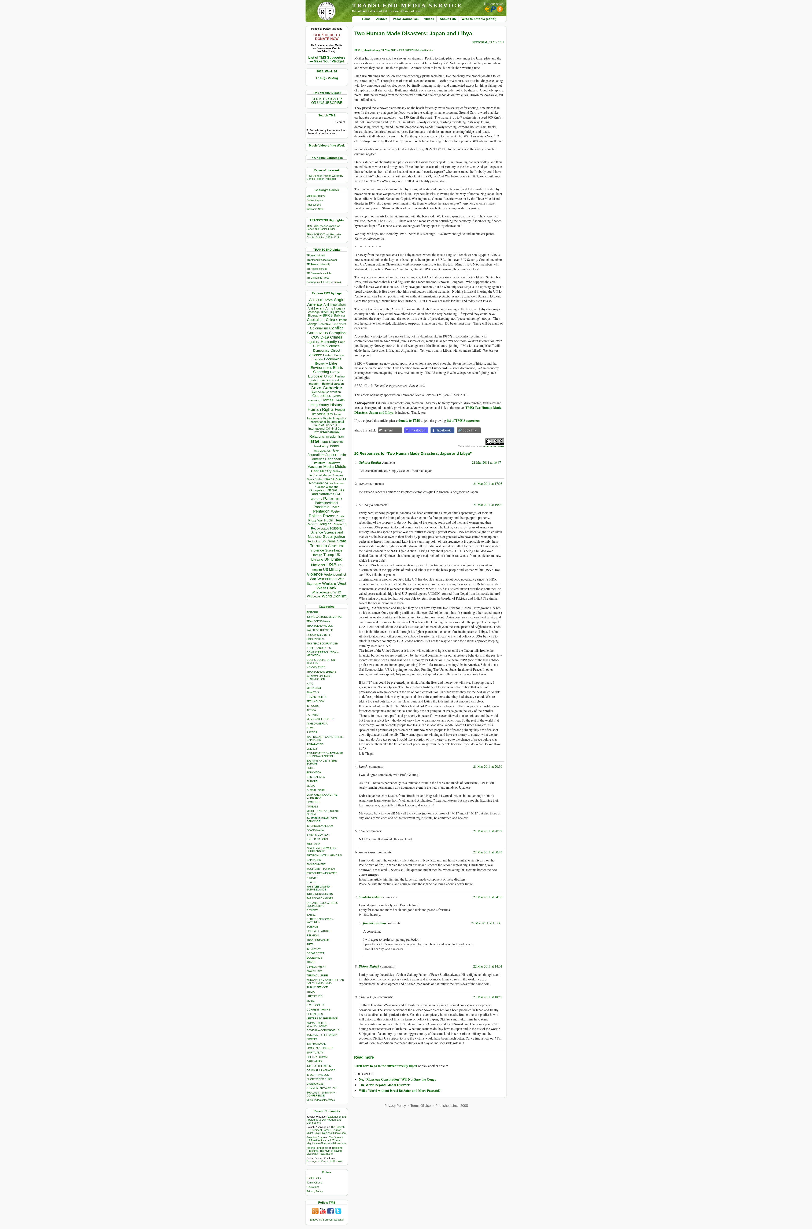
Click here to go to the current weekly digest (385, 1065)
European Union (320, 376)
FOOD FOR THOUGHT (320, 1048)
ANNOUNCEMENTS (318, 634)
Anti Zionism (316, 308)
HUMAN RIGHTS (316, 696)
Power (329, 516)
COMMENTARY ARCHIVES (322, 1088)
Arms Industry (335, 308)
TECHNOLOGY (315, 701)
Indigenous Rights (319, 418)
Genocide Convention (326, 392)
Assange (314, 312)
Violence (315, 574)
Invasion (331, 436)
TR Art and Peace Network (322, 260)
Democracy (321, 350)
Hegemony (320, 404)
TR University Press (318, 277)
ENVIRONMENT (316, 864)
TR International (316, 255)
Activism (316, 300)
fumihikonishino (374, 923)
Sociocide (313, 541)
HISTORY (312, 877)
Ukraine (317, 559)
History (336, 405)
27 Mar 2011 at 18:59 (487, 997)
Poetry (335, 511)
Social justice (334, 536)
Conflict (336, 328)
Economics (333, 359)
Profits (340, 516)
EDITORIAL (313, 612)
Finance (325, 380)
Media (328, 467)
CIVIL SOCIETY (316, 1005)
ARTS (310, 944)
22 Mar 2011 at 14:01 (487, 966)
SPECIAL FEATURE (318, 931)
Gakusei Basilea (370, 462)
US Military (332, 570)
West (341, 583)
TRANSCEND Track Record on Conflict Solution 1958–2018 (324, 236)
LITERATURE (314, 996)
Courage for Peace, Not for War (325, 1161)
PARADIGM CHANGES (320, 898)
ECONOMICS (314, 957)
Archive (381, 19)
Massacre (314, 467)
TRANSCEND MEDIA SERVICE (407, 5)
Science (317, 532)
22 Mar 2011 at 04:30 (487, 897)
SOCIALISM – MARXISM (321, 868)
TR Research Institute (319, 273)
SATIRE (311, 914)
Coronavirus (317, 332)
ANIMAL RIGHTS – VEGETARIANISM (317, 1024)
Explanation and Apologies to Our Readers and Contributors (327, 1119)
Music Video (315, 479)
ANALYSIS (313, 692)
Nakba (329, 479)
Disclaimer (313, 1187)
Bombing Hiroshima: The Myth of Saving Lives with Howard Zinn (325, 1150)
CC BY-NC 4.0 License (494, 446)
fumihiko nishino (370, 897)
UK (337, 555)
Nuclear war (336, 483)
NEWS (310, 728)
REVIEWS (312, 910)
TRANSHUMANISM (318, 940)
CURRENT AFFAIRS (318, 1009)
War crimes (326, 579)
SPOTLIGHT (314, 802)
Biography (315, 315)
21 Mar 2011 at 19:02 (487, 504)
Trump (328, 555)
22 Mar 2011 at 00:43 (487, 852)
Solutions (328, 541)
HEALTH (312, 882)
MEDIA (311, 785)
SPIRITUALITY (315, 1052)
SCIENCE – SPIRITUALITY (322, 1034)
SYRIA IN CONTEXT (318, 834)
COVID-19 (320, 337)
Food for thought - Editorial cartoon (326, 382)
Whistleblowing (322, 592)
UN (326, 559)
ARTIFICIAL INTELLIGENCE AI (324, 855)
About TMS (448, 19)
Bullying (339, 315)
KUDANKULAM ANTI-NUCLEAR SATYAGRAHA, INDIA (325, 981)
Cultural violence (326, 346)
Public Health (334, 520)
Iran (341, 436)
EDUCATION (314, 772)
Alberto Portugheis (317, 1147)
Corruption (337, 333)
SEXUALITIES (315, 1014)
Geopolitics (321, 396)
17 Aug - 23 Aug (326, 78)
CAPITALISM (314, 860)
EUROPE (312, 781)
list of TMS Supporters (463, 420)
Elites (333, 363)
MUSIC (311, 1000)
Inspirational (318, 421)
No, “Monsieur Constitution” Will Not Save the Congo (397, 1079)
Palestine (332, 498)
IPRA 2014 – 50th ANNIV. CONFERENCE (321, 1094)
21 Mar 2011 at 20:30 (487, 766)
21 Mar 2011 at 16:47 (486, 462)
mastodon (418, 430)
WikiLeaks (314, 596)
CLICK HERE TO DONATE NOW (326, 37)
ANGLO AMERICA (317, 723)
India (337, 414)
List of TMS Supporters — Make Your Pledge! (326, 59)
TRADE (311, 962)
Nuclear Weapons (326, 486)
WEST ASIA (313, 843)
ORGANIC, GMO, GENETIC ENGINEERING (322, 904)
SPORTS (312, 1039)
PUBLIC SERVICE (317, 987)
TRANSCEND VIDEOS (320, 625)
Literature (319, 463)
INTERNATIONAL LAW (320, 825)
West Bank (326, 588)
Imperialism (322, 414)
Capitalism (316, 319)
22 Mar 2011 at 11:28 (485, 923)
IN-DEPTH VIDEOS (318, 1074)
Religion (325, 524)
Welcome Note (315, 209)
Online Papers (315, 200)
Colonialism (319, 328)
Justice (331, 455)
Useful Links (314, 1178)
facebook (444, 430)
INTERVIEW (314, 948)
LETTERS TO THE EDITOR (322, 1018)
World (327, 596)
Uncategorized (315, 1083)
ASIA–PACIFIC (315, 744)
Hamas (327, 400)
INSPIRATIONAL (316, 1043)
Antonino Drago (316, 1137)
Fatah (314, 380)
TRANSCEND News (318, 621)
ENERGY (312, 748)
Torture (317, 555)
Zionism (339, 596)
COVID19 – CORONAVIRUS (323, 1030)
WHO (337, 592)
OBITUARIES (314, 1061)
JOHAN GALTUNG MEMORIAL (324, 616)
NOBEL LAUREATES (319, 648)
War (313, 579)
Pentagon (321, 511)
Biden (325, 312)
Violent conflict (335, 574)
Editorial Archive (316, 195)
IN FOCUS (313, 705)
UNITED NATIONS (317, 839)
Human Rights (321, 409)
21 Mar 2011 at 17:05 (487, 483)
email (388, 430)
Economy (321, 363)
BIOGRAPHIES (315, 639)
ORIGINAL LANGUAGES (321, 1070)
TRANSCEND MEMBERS (321, 671)
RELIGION (313, 935)
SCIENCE (312, 926)
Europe (335, 372)
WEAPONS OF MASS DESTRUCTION (319, 678)
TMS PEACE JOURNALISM (322, 643)
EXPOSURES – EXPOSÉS (322, 873)
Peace (335, 507)
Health (340, 400)
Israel (315, 441)
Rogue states (320, 528)
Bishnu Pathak (369, 966)
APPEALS (312, 806)
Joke (335, 450)
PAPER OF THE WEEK (320, 630)
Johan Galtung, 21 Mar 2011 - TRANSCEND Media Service (397, 50)
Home (366, 19)
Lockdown (333, 463)
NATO (341, 479)
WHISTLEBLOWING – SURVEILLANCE (319, 888)
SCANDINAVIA (315, 830)
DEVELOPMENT (316, 966)
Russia (336, 528)
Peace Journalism (405, 19)
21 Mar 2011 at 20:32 (487, 831)
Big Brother (337, 312)
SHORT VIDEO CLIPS (319, 1079)
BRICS (328, 315)
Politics (315, 516)
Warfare (329, 583)
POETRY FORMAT (317, 1057)
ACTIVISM (312, 714)
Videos (429, 19)
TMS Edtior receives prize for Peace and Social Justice (323, 228)
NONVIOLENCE (316, 667)
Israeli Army (321, 446)
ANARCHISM (314, 971)
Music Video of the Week (321, 1100)
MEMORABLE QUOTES (320, 719)
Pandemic (321, 507)
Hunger (340, 409)
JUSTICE (312, 732)
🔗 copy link (467, 430)
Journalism (316, 455)
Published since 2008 (451, 1105)
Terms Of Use (314, 1182)
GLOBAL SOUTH (316, 790)
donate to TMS (409, 420)
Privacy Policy (315, 1191)
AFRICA (311, 710)
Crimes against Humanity (324, 339)
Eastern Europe (333, 355)
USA (331, 564)
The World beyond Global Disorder (384, 1084)
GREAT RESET (315, 953)
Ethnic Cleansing (328, 370)
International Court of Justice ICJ (328, 423)
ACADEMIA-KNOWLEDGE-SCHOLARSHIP (322, 850)
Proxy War (315, 520)
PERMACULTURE (317, 975)
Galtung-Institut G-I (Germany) (324, 282)
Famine (340, 376)
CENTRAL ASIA (316, 777)
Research (339, 524)
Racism (312, 524)
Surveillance (333, 550)
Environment (321, 367)
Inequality (339, 418)
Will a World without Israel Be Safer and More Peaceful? (400, 1090)
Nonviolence (318, 483)
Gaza (316, 387)
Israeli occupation (327, 448)
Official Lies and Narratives (328, 492)
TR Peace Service (317, 268)
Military (326, 471)
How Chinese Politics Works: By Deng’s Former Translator (325, 177)
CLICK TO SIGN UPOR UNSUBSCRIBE (326, 101)
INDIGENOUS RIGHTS (320, 894)
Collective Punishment (332, 324)
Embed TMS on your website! (327, 1219)
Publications (314, 204)
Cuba (341, 342)
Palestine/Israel (326, 503)
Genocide (332, 387)
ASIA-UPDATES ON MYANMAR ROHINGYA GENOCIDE (325, 755)
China (330, 320)
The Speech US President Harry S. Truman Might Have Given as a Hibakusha (326, 1130)
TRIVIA (311, 991)
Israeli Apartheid (332, 441)
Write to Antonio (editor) (479, 19)
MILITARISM (314, 688)
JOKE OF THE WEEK (319, 1065)
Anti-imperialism (335, 304)
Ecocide (317, 359)
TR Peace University (318, 264)
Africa (329, 300)
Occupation (317, 490)
